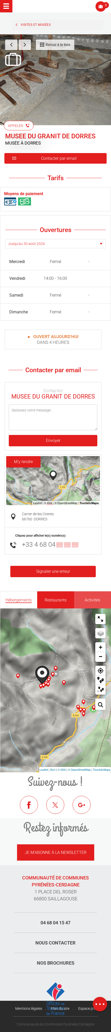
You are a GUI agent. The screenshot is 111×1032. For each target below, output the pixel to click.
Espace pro (87, 1008)
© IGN (62, 769)
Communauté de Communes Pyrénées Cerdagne (55, 1024)
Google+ (85, 809)
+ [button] (100, 647)
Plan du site (60, 1008)
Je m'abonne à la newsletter (55, 852)
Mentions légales (28, 1008)
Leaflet (43, 769)
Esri (52, 769)
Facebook (33, 809)
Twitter (59, 809)
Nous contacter (55, 943)
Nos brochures (55, 963)
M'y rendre (23, 461)
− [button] (100, 656)
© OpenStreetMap (79, 769)
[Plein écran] (100, 619)
